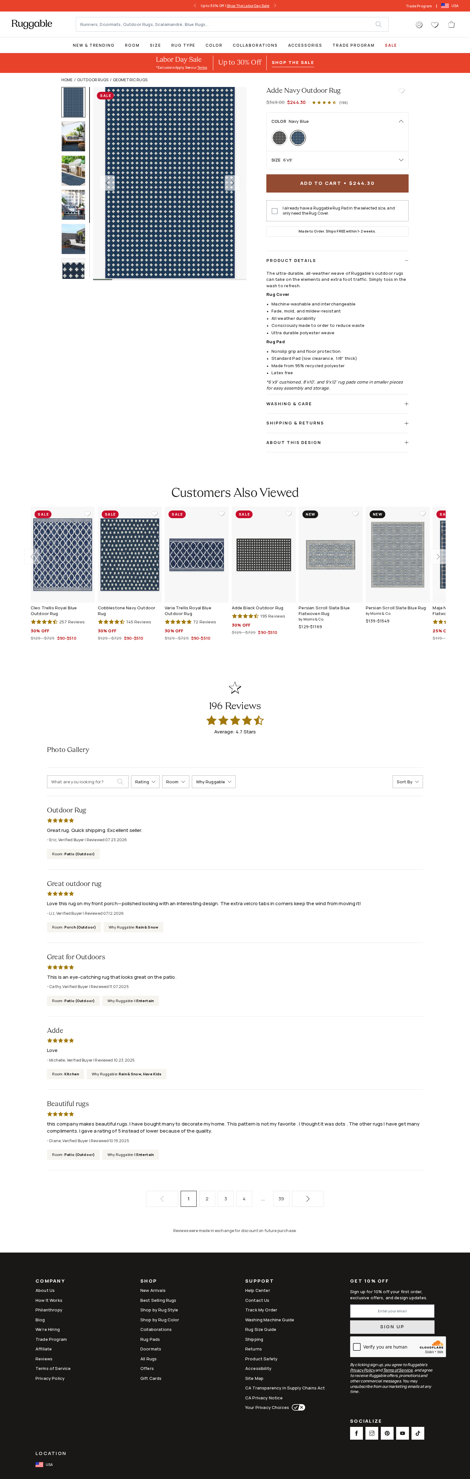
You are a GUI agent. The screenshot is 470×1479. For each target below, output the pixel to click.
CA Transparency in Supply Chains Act (285, 1388)
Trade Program (419, 6)
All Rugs (148, 1359)
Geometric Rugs (130, 80)
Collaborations (255, 45)
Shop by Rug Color (159, 1320)
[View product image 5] (76, 239)
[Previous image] (107, 183)
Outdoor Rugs (93, 80)
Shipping (254, 1339)
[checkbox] (275, 211)
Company (50, 1281)
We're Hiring (47, 1329)
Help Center (257, 1290)
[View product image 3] (76, 170)
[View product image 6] (76, 273)
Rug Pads (150, 1339)
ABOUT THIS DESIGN (293, 442)
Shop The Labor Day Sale (248, 5)
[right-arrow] (275, 6)
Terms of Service (53, 1368)
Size (155, 45)
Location (51, 1453)
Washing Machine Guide (269, 1320)
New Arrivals (153, 1290)
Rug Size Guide (260, 1329)
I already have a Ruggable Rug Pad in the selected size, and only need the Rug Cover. (339, 211)
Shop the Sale (293, 62)
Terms (202, 67)
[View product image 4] (76, 205)
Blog (40, 1320)
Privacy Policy (50, 1378)
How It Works (48, 1300)
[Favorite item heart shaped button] (401, 91)
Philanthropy (48, 1310)
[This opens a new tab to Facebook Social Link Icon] (356, 1433)
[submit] (382, 24)
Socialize (366, 1421)
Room (132, 45)
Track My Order (261, 1310)
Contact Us (257, 1300)
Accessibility (258, 1368)
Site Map (254, 1378)
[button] (419, 25)
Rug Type (183, 45)
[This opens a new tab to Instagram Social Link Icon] (371, 1433)
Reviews (43, 1359)
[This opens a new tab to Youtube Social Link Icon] (402, 1433)
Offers (147, 1368)
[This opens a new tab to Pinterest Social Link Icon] (387, 1433)
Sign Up (392, 1326)
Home (67, 80)
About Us (45, 1290)
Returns (253, 1349)
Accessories (305, 45)
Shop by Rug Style (159, 1310)
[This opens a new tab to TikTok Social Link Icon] (417, 1433)
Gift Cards (151, 1378)
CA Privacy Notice (264, 1398)
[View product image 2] (76, 136)
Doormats (150, 1349)
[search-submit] (122, 782)
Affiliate (43, 1349)
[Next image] (232, 183)
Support (259, 1281)
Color (214, 45)
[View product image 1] (76, 102)
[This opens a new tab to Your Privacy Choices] (297, 1407)
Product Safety (261, 1359)
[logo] (31, 24)
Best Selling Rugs (158, 1300)
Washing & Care (289, 404)
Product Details (291, 260)
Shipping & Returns (295, 423)
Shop (148, 1281)
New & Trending (94, 45)
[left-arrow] (195, 6)
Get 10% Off (369, 1281)
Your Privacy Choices (267, 1407)
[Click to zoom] (170, 183)
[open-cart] (452, 24)
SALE (391, 45)
